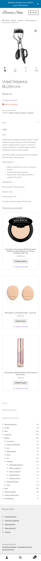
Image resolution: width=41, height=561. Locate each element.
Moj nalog (7, 557)
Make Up (13, 20)
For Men (6, 428)
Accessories (10, 441)
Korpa (31, 555)
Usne (8, 485)
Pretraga (20, 557)
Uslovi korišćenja (10, 517)
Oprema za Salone (10, 492)
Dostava (7, 532)
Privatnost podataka (12, 520)
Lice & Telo (7, 434)
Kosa (6, 431)
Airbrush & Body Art (10, 424)
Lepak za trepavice (15, 468)
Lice (8, 448)
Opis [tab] (3, 123)
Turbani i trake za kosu (11, 495)
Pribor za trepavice (30, 20)
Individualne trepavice (16, 465)
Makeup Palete (11, 451)
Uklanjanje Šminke (12, 481)
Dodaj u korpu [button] (20, 321)
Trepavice (20, 20)
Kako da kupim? (10, 524)
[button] (35, 30)
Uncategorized (9, 498)
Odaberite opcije (20, 261)
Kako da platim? (10, 528)
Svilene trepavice (14, 475)
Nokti (6, 488)
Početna (7, 20)
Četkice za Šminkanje (13, 444)
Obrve (8, 455)
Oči (8, 458)
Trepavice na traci (14, 478)
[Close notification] (38, 4)
